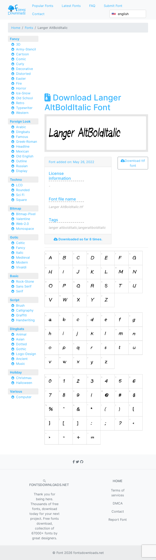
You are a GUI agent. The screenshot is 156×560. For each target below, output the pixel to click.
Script (14, 300)
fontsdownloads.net (88, 553)
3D (18, 44)
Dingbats (23, 132)
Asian (20, 339)
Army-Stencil (26, 49)
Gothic (21, 349)
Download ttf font (135, 163)
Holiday (16, 372)
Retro (20, 103)
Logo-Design (26, 354)
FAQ (92, 6)
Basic (14, 276)
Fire (19, 83)
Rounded (23, 190)
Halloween (24, 383)
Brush (20, 305)
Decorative (24, 69)
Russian (22, 166)
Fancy (14, 39)
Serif (19, 291)
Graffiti (21, 315)
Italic (19, 253)
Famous (22, 137)
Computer (23, 397)
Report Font (117, 520)
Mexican (22, 151)
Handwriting (25, 320)
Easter (21, 78)
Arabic (21, 127)
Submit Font (113, 6)
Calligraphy (25, 310)
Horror (21, 88)
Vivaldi (21, 267)
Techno (16, 180)
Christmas (23, 378)
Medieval (23, 257)
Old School (24, 98)
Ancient (22, 359)
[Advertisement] (96, 64)
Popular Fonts (42, 6)
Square (21, 200)
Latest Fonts (71, 6)
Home (15, 28)
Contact (38, 14)
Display (21, 171)
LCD (19, 185)
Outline (21, 161)
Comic (21, 59)
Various (16, 391)
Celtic (20, 243)
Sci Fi (20, 195)
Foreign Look (20, 121)
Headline (22, 146)
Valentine (23, 219)
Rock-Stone (25, 281)
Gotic (14, 237)
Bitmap (15, 208)
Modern (22, 262)
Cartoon (22, 54)
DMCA (118, 503)
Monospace (25, 229)
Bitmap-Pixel (26, 214)
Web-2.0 (22, 224)
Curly (20, 64)
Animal (21, 334)
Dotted (21, 344)
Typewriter (24, 108)
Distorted (23, 74)
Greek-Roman (26, 141)
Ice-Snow (23, 93)
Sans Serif (23, 286)
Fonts (29, 28)
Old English (24, 156)
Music (20, 364)
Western (22, 113)
